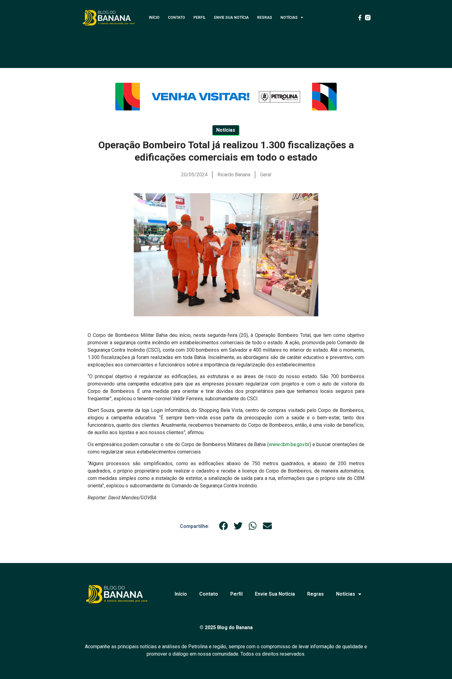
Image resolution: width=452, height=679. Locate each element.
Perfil (199, 17)
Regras (264, 17)
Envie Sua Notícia (231, 17)
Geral (265, 175)
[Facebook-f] (360, 17)
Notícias (289, 17)
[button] (223, 526)
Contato (176, 17)
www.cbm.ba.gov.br (289, 444)
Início (154, 17)
